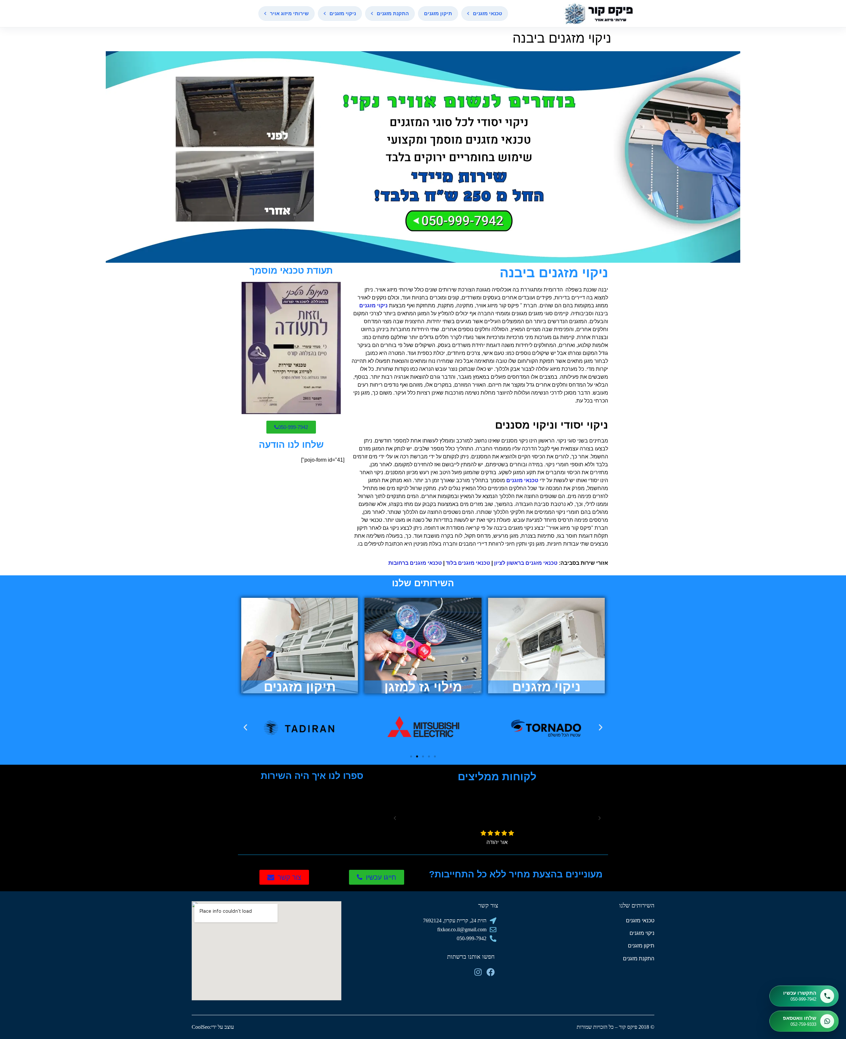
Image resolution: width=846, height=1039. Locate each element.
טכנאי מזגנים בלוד (468, 563)
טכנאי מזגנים (487, 13)
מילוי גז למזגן (423, 687)
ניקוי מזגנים (342, 13)
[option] (501, 817)
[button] (245, 727)
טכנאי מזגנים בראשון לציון (526, 563)
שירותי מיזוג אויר (289, 13)
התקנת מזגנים (393, 13)
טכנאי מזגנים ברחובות (415, 563)
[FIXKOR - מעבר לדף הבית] (598, 13)
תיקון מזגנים (438, 13)
